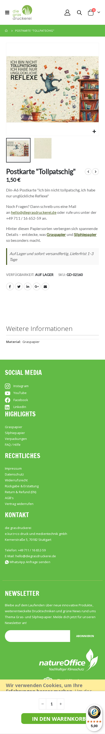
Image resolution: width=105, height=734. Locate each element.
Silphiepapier (85, 234)
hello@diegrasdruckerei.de (33, 212)
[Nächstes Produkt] (95, 171)
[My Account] (67, 12)
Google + (37, 286)
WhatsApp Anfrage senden (30, 562)
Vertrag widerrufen (19, 504)
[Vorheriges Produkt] (88, 171)
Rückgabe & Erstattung (22, 486)
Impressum (13, 468)
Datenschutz (14, 474)
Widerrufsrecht (16, 480)
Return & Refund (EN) (20, 492)
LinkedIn (28, 286)
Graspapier (56, 234)
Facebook (10, 286)
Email (45, 286)
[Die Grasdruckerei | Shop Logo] (22, 12)
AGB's (9, 498)
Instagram (21, 386)
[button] (94, 131)
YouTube (20, 393)
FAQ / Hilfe (13, 444)
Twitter (19, 286)
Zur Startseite (6, 31)
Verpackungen (16, 438)
